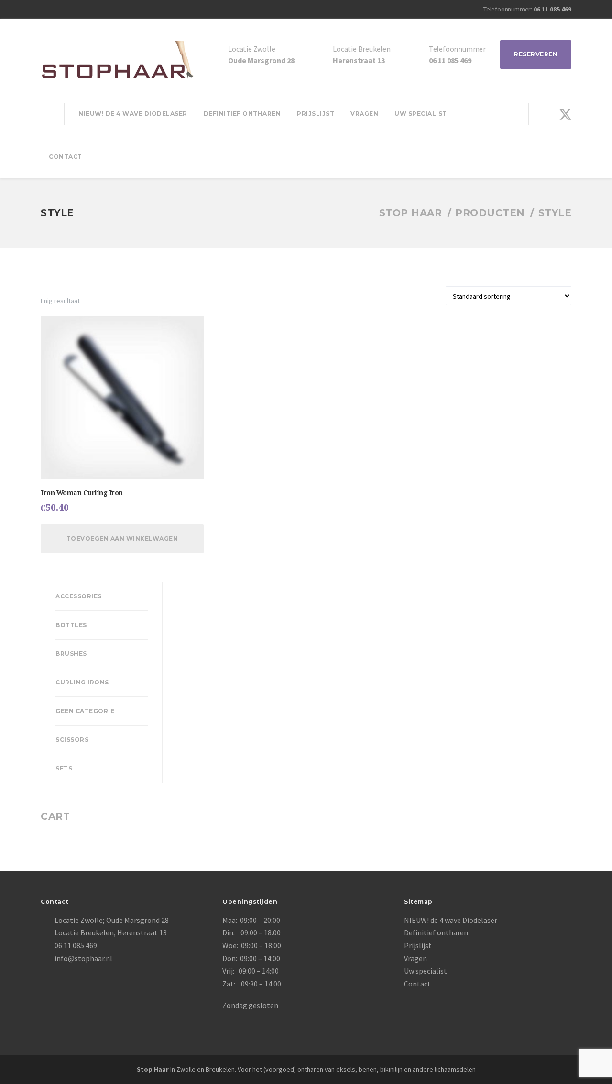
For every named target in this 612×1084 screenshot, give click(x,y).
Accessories (78, 596)
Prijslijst (315, 113)
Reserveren (535, 54)
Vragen (364, 113)
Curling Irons (82, 682)
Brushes (71, 653)
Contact (65, 156)
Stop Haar (153, 1069)
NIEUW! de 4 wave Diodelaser (132, 113)
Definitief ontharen (242, 113)
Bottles (71, 625)
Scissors (71, 739)
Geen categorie (84, 711)
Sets (63, 768)
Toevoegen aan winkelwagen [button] (122, 538)
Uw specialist (420, 113)
